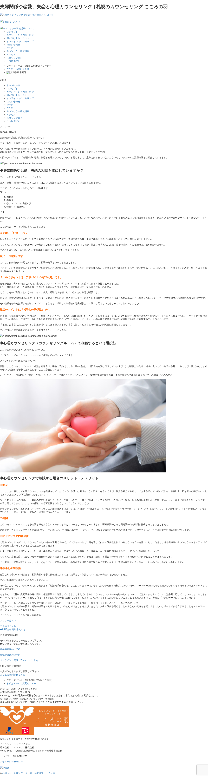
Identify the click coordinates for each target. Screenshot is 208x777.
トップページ (13, 85)
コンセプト (12, 31)
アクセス (11, 54)
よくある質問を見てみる (12, 674)
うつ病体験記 (13, 60)
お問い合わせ (13, 44)
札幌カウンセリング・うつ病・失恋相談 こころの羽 (28, 773)
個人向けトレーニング (17, 38)
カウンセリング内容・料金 (20, 34)
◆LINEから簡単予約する (13, 629)
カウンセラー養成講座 (17, 51)
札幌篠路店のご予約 (10, 649)
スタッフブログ (14, 57)
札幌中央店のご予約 (10, 654)
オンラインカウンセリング (20, 41)
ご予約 (9, 47)
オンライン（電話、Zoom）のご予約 (19, 660)
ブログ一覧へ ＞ (8, 620)
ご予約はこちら (8, 626)
